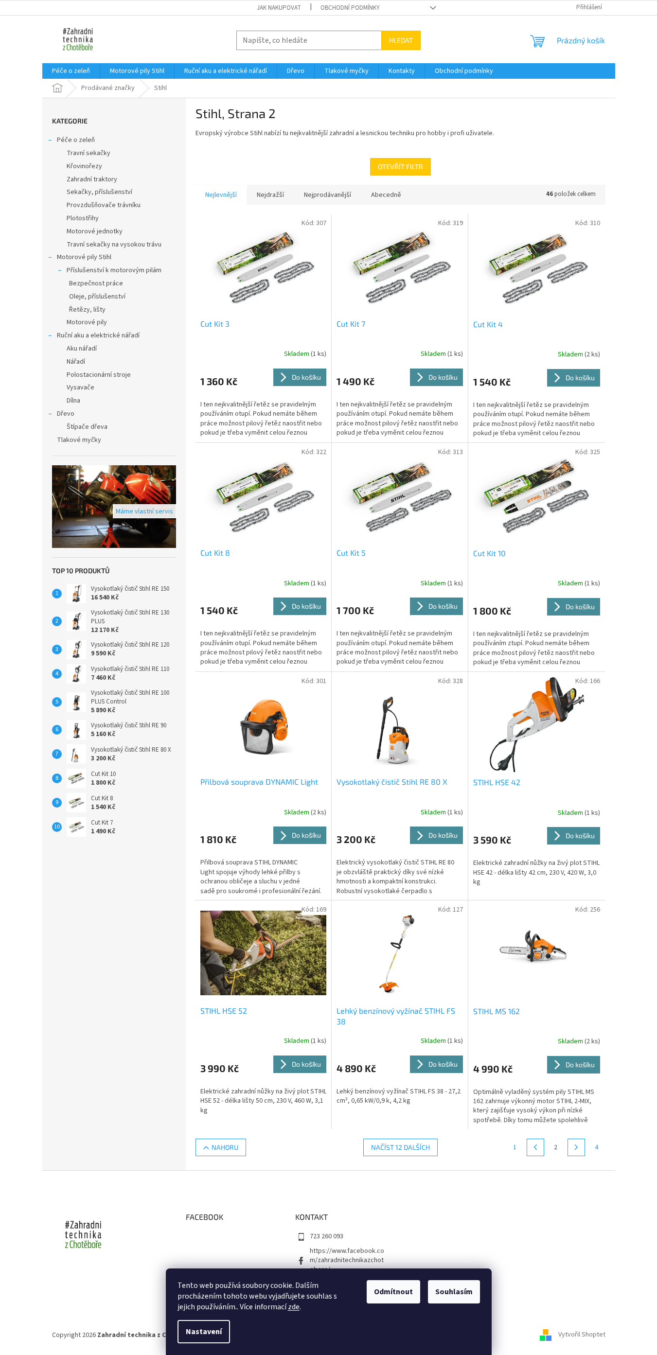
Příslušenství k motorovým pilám (114, 270)
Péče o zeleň (76, 140)
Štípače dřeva (87, 427)
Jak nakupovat (279, 7)
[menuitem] (71, 71)
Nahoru (225, 1147)
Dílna (73, 400)
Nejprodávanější (327, 195)
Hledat (401, 40)
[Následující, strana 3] (576, 1147)
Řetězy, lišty (87, 310)
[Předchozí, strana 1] (535, 1147)
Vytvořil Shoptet (581, 1335)
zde (294, 1307)
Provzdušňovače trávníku (104, 205)
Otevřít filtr (400, 166)
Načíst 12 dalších (400, 1147)
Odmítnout (393, 1291)
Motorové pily (87, 322)
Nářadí (76, 362)
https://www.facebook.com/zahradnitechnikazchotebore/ (347, 1260)
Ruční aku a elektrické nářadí (98, 335)
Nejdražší (270, 195)
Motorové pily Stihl (84, 257)
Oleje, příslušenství (97, 296)
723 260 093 (326, 1236)
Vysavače (80, 387)
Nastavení (204, 1331)
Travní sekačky (88, 153)
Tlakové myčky (79, 440)
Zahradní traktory (92, 179)
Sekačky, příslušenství (99, 192)
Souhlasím (454, 1291)
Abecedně (386, 195)
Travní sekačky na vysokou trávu (114, 244)
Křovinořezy (84, 166)
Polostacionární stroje (99, 375)
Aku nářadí (82, 348)
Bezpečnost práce (96, 283)
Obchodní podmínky (350, 7)
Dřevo (65, 414)
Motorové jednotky (95, 231)
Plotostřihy (83, 218)
